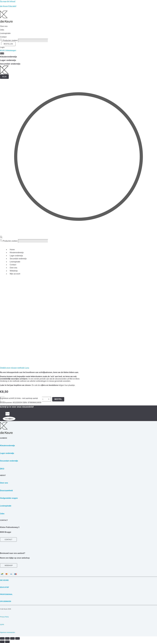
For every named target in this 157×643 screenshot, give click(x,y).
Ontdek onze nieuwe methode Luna (14, 368)
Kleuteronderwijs (17, 253)
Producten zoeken (10, 40)
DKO (2, 469)
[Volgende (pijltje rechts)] (7, 641)
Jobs (2, 514)
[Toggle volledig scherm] (7, 638)
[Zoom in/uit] (2, 638)
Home (12, 250)
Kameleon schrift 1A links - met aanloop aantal (19, 398)
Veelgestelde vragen (9, 498)
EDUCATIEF (4, 587)
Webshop (14, 271)
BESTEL (58, 399)
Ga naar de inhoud (7, 1)
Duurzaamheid (6, 491)
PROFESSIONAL (6, 594)
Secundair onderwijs (18, 259)
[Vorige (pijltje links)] (2, 641)
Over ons (13, 268)
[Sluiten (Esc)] (17, 638)
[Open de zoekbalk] (1, 238)
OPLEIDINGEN (5, 601)
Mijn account (15, 274)
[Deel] (12, 638)
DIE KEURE (4, 580)
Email (2, 414)
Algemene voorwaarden (7, 632)
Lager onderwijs (16, 256)
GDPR (2, 624)
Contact (13, 265)
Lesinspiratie (15, 262)
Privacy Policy (4, 617)
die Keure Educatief (8, 6)
